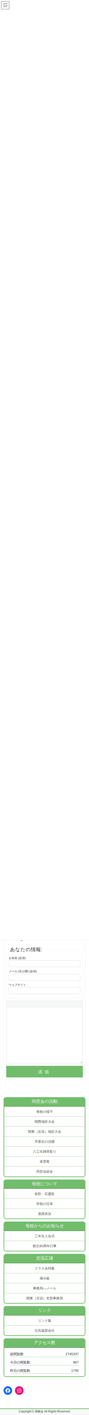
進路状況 (44, 1214)
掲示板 (45, 1278)
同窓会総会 (44, 1171)
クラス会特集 (45, 1268)
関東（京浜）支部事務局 (44, 1298)
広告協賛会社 (45, 1330)
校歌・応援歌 (45, 1194)
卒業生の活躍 (45, 1141)
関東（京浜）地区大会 (44, 1131)
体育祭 (45, 1161)
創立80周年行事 (44, 1246)
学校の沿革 (44, 1204)
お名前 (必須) (17, 958)
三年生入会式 (45, 1236)
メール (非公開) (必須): (23, 971)
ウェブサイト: (18, 985)
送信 (44, 1071)
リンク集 (44, 1320)
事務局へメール (44, 1288)
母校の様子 (44, 1112)
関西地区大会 (45, 1122)
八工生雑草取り (44, 1151)
